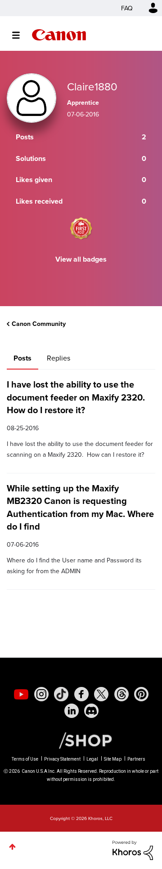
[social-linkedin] (71, 711)
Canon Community (59, 35)
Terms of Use (25, 759)
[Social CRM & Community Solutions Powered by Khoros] (132, 849)
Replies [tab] (58, 358)
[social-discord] (91, 711)
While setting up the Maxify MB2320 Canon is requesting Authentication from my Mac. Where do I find (80, 507)
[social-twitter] (101, 694)
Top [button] (12, 847)
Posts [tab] (23, 358)
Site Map (113, 759)
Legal (92, 759)
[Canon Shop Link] (81, 740)
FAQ (127, 8)
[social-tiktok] (61, 694)
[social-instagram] (41, 694)
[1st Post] (81, 228)
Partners (136, 759)
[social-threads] (121, 694)
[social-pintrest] (141, 694)
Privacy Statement (62, 759)
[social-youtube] (21, 694)
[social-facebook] (81, 694)
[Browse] (20, 35)
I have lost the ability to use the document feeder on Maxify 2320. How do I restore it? (76, 397)
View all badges (81, 259)
